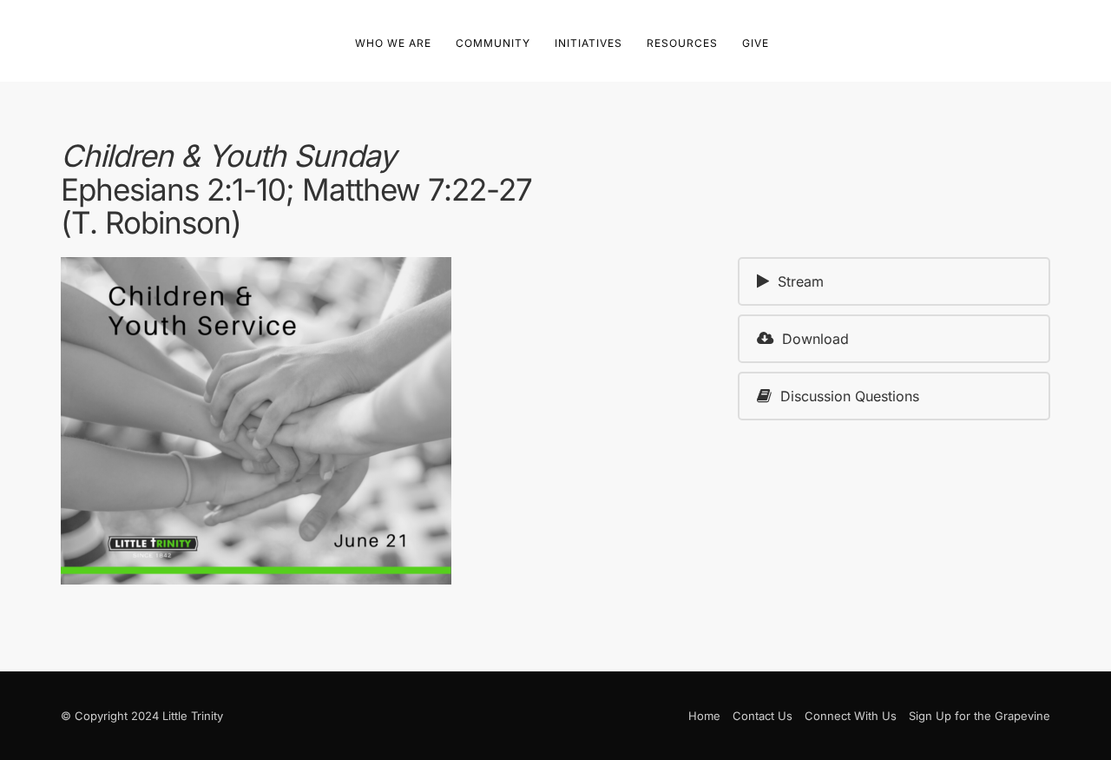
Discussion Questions (849, 396)
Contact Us (762, 716)
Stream (801, 281)
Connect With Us (851, 716)
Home (704, 716)
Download (815, 338)
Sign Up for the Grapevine (979, 716)
